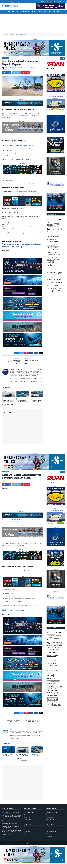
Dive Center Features (50, 817)
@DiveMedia (16, 738)
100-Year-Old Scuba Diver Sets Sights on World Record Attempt (8, 756)
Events (18, 11)
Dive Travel (50, 226)
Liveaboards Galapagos (51, 243)
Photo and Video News (28, 829)
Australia (53, 219)
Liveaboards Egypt (52, 241)
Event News (26, 826)
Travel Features (49, 836)
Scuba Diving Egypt (54, 272)
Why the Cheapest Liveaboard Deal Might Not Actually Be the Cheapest (8, 400)
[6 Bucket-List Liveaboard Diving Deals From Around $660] (22, 394)
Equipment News (27, 824)
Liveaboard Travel (52, 252)
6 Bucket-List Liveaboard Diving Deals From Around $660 (23, 400)
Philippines (59, 259)
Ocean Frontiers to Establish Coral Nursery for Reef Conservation (13, 721)
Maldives (50, 257)
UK (59, 291)
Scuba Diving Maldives (54, 279)
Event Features (49, 826)
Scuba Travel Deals (52, 288)
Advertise (60, 1)
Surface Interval (41, 11)
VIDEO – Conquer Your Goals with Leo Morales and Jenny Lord (32, 362)
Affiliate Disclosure (41, 843)
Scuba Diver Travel (55, 265)
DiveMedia (31, 843)
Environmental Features (51, 822)
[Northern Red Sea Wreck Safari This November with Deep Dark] (22, 497)
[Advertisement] (33, 23)
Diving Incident (56, 226)
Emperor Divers (10, 404)
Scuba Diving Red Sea (55, 282)
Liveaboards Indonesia (51, 245)
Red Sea (50, 262)
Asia (48, 219)
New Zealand (49, 259)
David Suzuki (58, 222)
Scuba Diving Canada (51, 270)
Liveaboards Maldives (52, 247)
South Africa (49, 290)
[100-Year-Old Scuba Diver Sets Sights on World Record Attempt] (8, 749)
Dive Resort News (27, 819)
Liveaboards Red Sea (53, 250)
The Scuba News (23, 737)
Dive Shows (57, 224)
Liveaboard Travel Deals (53, 254)
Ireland (59, 233)
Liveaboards (51, 239)
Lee (7, 481)
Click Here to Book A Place (13, 610)
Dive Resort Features (50, 819)
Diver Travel (50, 224)
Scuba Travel (52, 285)
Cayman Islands (50, 222)
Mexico (56, 257)
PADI (55, 259)
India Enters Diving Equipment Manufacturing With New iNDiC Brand (15, 2)
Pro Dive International (11, 67)
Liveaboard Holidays (53, 236)
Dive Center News (27, 817)
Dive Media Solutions (19, 734)
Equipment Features (50, 824)
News (13, 11)
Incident (48, 233)
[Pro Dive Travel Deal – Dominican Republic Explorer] (22, 86)
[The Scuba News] (12, 6)
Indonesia (54, 234)
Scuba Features (25, 11)
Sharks (59, 288)
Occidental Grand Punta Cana (23, 145)
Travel (33, 11)
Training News (27, 831)
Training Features (49, 833)
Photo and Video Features (51, 831)
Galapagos (59, 231)
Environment (57, 229)
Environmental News (51, 231)
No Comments (6, 69)
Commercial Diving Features (51, 812)
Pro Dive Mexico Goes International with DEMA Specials (13, 362)
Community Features (50, 814)
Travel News (5, 58)
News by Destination (54, 11)
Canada (59, 219)
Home (8, 11)
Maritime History (49, 829)
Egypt (49, 229)
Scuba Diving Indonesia (52, 277)
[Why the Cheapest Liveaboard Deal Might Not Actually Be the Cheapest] (8, 394)
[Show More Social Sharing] (32, 72)
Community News (27, 814)
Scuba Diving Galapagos (51, 275)
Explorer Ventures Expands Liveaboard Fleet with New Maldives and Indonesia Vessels (36, 401)
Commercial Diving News (29, 812)
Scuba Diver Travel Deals (53, 268)
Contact (53, 1)
